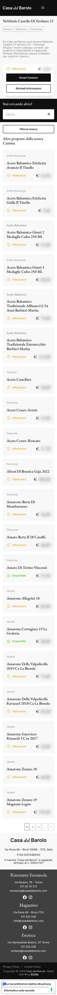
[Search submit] (49, 114)
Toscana (12, 372)
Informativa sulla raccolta (19, 990)
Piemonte (36, 29)
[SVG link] (17, 7)
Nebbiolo (21, 29)
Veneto (11, 591)
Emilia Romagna (16, 155)
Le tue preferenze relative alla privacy (28, 983)
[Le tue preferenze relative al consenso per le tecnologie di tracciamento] (51, 989)
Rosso (8, 29)
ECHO (34, 974)
